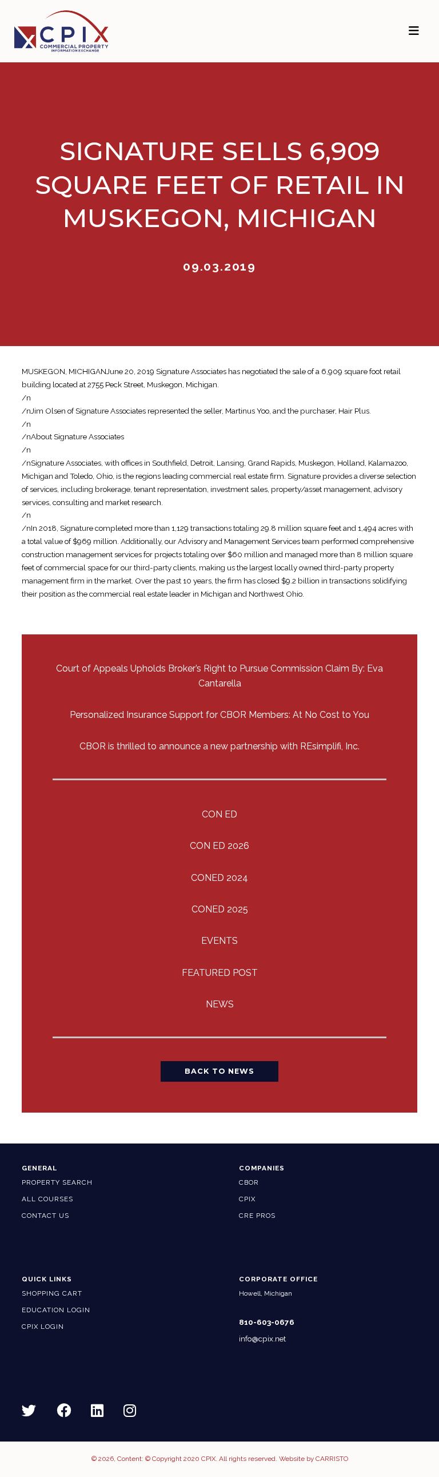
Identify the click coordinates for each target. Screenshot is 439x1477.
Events (219, 940)
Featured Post (220, 972)
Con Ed (219, 814)
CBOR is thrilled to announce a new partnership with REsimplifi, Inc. (219, 746)
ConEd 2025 (219, 909)
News (220, 1004)
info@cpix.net (262, 1339)
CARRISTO (332, 1459)
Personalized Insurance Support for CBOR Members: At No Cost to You (219, 714)
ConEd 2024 (219, 877)
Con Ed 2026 (219, 845)
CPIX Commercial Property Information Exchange (74, 31)
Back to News (219, 1071)
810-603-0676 (266, 1322)
